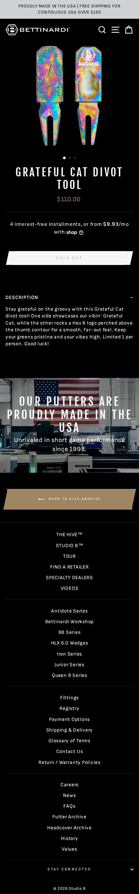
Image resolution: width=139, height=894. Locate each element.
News (69, 795)
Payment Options (69, 719)
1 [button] (64, 158)
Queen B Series (69, 675)
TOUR (69, 556)
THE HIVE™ (69, 535)
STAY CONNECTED (69, 869)
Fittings (69, 698)
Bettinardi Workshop (69, 622)
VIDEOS (70, 588)
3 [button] (75, 158)
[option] (69, 9)
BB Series (70, 632)
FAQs (69, 806)
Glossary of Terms (69, 741)
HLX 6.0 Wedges (69, 643)
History (69, 838)
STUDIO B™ (69, 546)
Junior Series (69, 665)
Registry (69, 708)
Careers (69, 785)
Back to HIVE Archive (74, 499)
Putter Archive (69, 817)
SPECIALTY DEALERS (69, 578)
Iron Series (69, 654)
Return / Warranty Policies (69, 762)
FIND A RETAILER (69, 567)
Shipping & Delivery (69, 730)
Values (69, 849)
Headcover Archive (69, 828)
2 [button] (70, 158)
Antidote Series (69, 611)
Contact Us (69, 751)
